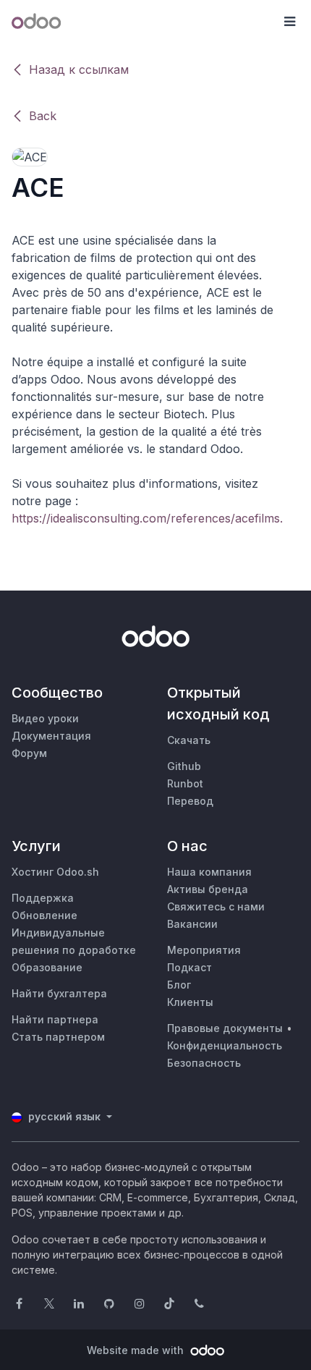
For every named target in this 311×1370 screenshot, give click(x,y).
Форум (29, 753)
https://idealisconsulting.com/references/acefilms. (147, 518)
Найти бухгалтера (59, 993)
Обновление (44, 915)
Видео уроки (45, 718)
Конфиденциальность (224, 1045)
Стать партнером (58, 1037)
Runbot (185, 783)
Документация (51, 736)
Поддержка (43, 898)
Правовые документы (225, 1028)
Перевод (190, 801)
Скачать (188, 740)
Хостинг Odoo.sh (55, 872)
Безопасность (204, 1063)
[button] (289, 21)
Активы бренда (207, 889)
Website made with (137, 1350)
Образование (47, 967)
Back (42, 116)
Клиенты (190, 1002)
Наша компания (209, 872)
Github (184, 766)
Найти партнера (55, 1019)
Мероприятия (204, 950)
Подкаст (189, 967)
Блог (179, 984)
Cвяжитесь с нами (216, 906)
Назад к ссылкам (79, 69)
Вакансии (192, 924)
